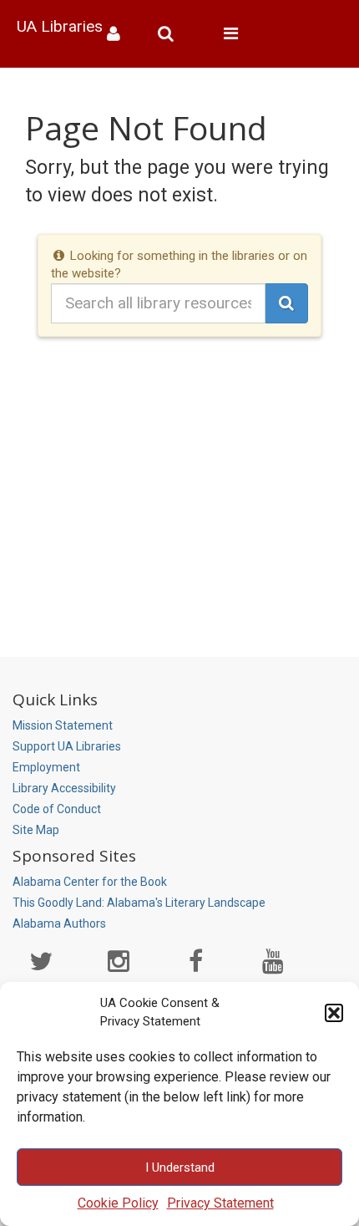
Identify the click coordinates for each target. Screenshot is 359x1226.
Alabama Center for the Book (90, 881)
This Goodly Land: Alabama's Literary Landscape (139, 902)
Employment (46, 767)
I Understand (180, 1167)
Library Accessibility (64, 788)
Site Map (36, 830)
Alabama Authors (59, 923)
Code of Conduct (57, 809)
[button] (334, 1013)
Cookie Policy (118, 1203)
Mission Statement (63, 725)
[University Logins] (119, 34)
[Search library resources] (172, 34)
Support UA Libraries (67, 746)
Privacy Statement (220, 1203)
